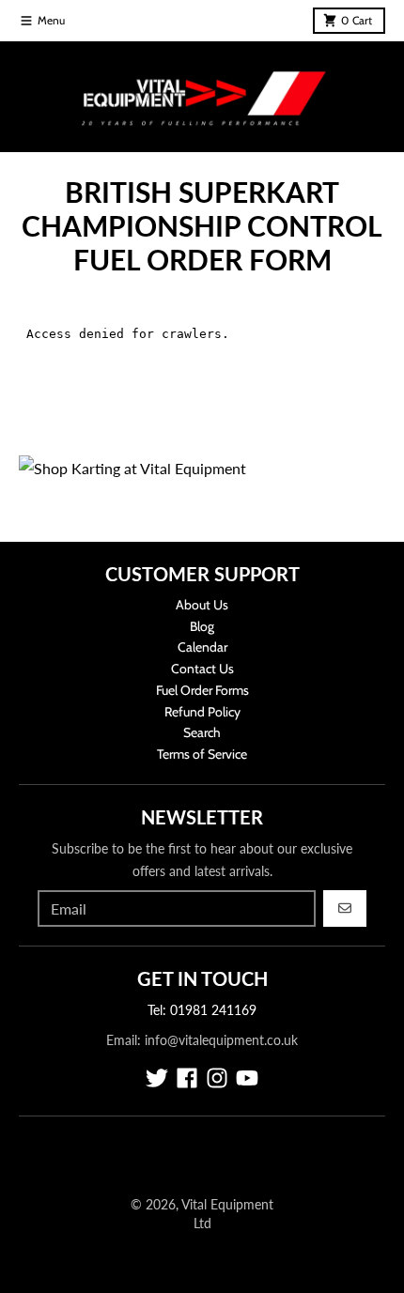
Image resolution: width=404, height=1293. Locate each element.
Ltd (202, 1223)
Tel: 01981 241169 (202, 1010)
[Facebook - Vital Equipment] (187, 1078)
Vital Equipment (227, 1204)
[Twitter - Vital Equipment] (157, 1078)
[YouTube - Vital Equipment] (247, 1078)
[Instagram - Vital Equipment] (217, 1078)
